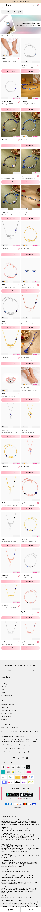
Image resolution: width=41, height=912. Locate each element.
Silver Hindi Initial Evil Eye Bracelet (29, 578)
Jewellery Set (13, 824)
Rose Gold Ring (13, 863)
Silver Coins (17, 876)
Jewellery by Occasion (8, 880)
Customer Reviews (7, 681)
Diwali (28, 889)
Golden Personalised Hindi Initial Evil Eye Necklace (9, 505)
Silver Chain (12, 847)
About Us (4, 689)
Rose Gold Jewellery (8, 830)
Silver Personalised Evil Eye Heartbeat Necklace (9, 644)
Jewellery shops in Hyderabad (11, 905)
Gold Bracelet (25, 836)
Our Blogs (4, 684)
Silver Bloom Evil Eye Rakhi (9, 214)
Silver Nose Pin (6, 850)
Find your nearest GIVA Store (11, 900)
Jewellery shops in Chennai (11, 906)
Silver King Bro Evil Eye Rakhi (29, 104)
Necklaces (32, 821)
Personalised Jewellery (19, 850)
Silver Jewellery (31, 829)
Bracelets (18, 821)
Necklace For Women (8, 866)
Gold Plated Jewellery (23, 830)
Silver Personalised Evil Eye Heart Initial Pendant (9, 432)
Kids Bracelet (26, 871)
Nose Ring (17, 822)
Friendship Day (10, 889)
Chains (3, 822)
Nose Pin (10, 822)
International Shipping (8, 710)
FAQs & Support (6, 713)
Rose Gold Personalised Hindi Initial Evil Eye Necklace (9, 578)
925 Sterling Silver (7, 845)
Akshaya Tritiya (6, 888)
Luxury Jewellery (14, 841)
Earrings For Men (16, 856)
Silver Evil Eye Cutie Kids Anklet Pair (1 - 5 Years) (29, 390)
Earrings (14, 820)
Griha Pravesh (21, 883)
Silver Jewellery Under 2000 (19, 851)
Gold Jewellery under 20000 (20, 839)
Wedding (20, 882)
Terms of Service (6, 716)
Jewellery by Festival (8, 887)
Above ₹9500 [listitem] (17, 12)
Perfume (25, 876)
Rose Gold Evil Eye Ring (8, 396)
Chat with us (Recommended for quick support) (18, 745)
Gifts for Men (6, 854)
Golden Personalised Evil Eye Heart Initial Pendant (29, 432)
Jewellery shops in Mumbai (10, 903)
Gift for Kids (5, 870)
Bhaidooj (11, 891)
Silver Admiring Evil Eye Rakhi (29, 178)
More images (16, 55)
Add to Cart (30, 71)
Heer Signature (6, 897)
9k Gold (11, 838)
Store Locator (5, 687)
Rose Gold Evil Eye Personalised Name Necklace (29, 323)
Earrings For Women (25, 863)
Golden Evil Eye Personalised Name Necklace (9, 360)
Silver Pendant (22, 847)
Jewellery (4, 827)
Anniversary (28, 882)
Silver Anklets (18, 845)
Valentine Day (17, 888)
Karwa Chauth (20, 889)
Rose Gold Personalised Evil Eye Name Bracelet (29, 505)
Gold (2, 835)
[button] (30, 5)
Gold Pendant (28, 835)
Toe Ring (19, 866)
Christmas (4, 892)
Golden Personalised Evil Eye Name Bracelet (9, 469)
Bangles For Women (16, 865)
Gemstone (35, 824)
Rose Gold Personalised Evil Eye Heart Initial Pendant (29, 469)
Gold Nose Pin (15, 836)
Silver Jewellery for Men (15, 848)
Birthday (13, 882)
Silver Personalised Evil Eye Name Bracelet (9, 323)
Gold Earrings (18, 835)
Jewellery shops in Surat (29, 906)
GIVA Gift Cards (6, 695)
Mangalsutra (22, 820)
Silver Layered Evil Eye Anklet (9, 105)
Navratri (21, 891)
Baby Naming (12, 883)
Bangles (10, 821)
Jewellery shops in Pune (29, 902)
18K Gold (25, 838)
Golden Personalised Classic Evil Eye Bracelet (29, 251)
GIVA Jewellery (22, 807)
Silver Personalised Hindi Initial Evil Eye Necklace (9, 541)
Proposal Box (5, 877)
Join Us (3, 692)
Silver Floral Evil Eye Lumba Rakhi (29, 360)
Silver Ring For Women (21, 862)
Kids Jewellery (6, 871)
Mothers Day (27, 888)
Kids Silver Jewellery (31, 848)
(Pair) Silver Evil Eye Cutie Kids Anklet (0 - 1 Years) (9, 61)
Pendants (25, 821)
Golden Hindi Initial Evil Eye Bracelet (29, 541)
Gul (29, 897)
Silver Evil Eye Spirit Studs (28, 287)
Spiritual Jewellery (25, 824)
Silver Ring (31, 847)
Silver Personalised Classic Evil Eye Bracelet (29, 67)
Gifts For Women (7, 860)
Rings (9, 820)
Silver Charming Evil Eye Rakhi (29, 142)
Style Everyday (6, 896)
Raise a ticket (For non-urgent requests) (16, 752)
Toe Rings (25, 822)
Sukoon (19, 897)
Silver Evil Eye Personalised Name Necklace (9, 251)
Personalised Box (16, 877)
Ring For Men (5, 856)
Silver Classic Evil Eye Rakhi (29, 214)
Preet (14, 897)
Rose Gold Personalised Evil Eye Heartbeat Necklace (29, 644)
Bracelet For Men (28, 856)
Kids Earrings (16, 871)
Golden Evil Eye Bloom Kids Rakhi (9, 178)
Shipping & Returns (7, 704)
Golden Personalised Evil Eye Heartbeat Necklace (9, 608)
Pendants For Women (31, 865)
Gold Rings (9, 835)
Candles (31, 876)
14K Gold (18, 838)
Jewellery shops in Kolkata (30, 905)
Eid (16, 891)
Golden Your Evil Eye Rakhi (9, 142)
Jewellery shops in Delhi (27, 903)
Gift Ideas (4, 874)
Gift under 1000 (29, 877)
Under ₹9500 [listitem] (6, 12)
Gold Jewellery (6, 829)
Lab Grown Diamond (18, 829)
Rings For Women (7, 862)
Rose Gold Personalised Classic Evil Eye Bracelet (9, 287)
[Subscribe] (34, 670)
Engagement (5, 882)
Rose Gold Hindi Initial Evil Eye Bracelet (29, 614)
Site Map (4, 719)
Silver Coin (28, 845)
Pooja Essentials (6, 876)
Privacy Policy (5, 707)
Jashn (25, 897)
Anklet (3, 820)
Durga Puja (28, 891)
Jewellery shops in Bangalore (10, 902)
